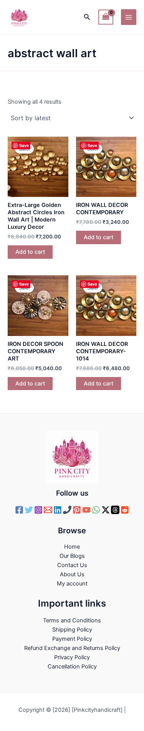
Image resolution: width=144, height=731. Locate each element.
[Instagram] (38, 510)
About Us (72, 574)
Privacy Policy (72, 657)
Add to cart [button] (30, 251)
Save (24, 145)
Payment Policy (72, 638)
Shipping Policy (72, 629)
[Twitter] (29, 510)
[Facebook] (19, 510)
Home (72, 546)
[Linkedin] (57, 510)
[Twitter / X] (105, 510)
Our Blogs (72, 555)
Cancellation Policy (72, 666)
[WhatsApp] (96, 510)
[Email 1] (48, 510)
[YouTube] (86, 510)
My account (72, 583)
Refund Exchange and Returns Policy (72, 648)
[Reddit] (125, 510)
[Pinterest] (77, 510)
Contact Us (72, 565)
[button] (87, 17)
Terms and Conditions (72, 620)
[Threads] (115, 510)
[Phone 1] (67, 510)
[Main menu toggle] (128, 17)
